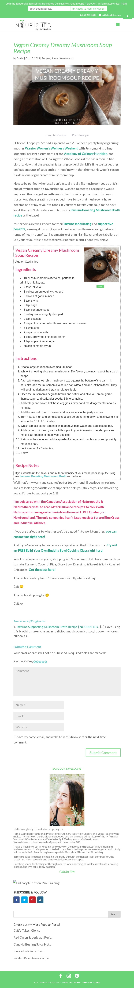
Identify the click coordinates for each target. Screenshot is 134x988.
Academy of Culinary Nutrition (85, 154)
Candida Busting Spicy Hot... (32, 944)
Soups (54, 58)
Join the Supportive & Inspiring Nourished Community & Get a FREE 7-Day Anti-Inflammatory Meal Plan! (66, 3)
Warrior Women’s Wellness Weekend (51, 148)
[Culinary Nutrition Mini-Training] (36, 883)
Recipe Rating (23, 661)
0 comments (67, 58)
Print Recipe (80, 135)
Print (100, 286)
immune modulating (77, 224)
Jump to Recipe (55, 135)
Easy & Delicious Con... (28, 951)
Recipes (46, 58)
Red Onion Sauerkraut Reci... (32, 937)
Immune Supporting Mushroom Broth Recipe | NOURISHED (57, 627)
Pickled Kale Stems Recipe (31, 958)
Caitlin (20, 58)
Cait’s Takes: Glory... (26, 930)
